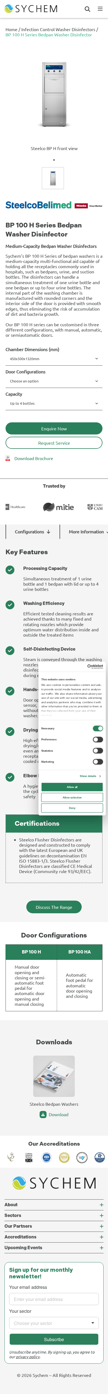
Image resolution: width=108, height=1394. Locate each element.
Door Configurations (25, 371)
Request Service (54, 442)
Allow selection (72, 797)
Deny (72, 807)
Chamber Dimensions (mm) (32, 349)
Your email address (28, 1287)
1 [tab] (54, 160)
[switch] (98, 739)
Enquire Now (54, 428)
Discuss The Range (54, 907)
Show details (88, 776)
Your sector (20, 1311)
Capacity (14, 393)
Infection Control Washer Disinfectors (58, 29)
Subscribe (54, 1339)
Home (11, 29)
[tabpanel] (54, 100)
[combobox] (54, 1323)
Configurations (29, 531)
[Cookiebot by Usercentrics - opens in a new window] (87, 666)
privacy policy (28, 1356)
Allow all (72, 786)
